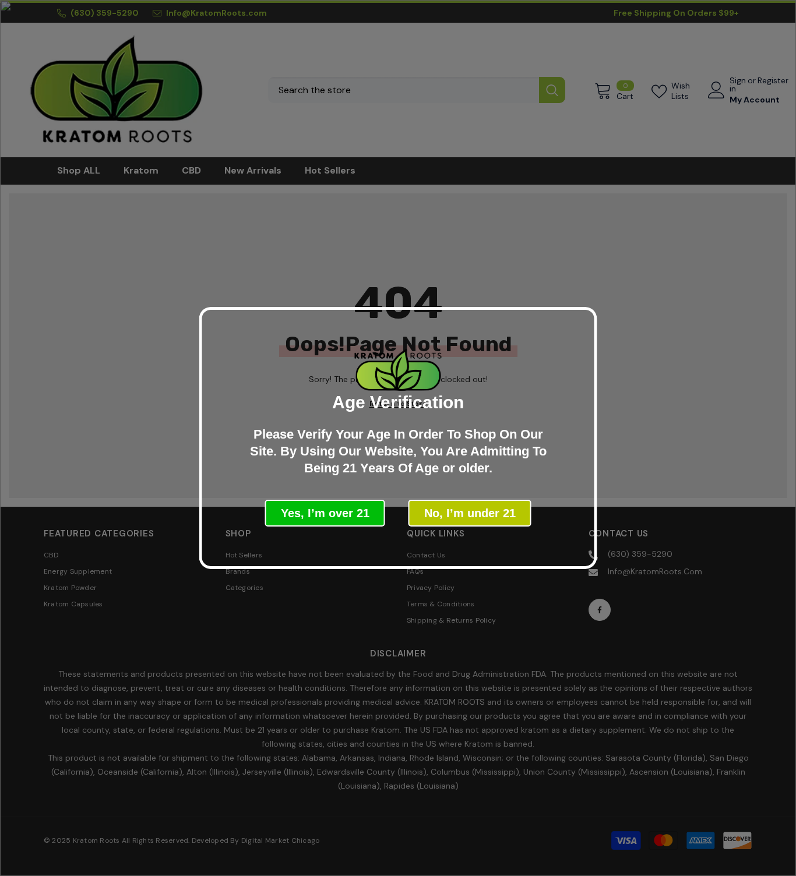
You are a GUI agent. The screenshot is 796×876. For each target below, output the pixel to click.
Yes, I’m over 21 (325, 513)
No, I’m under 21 (470, 513)
